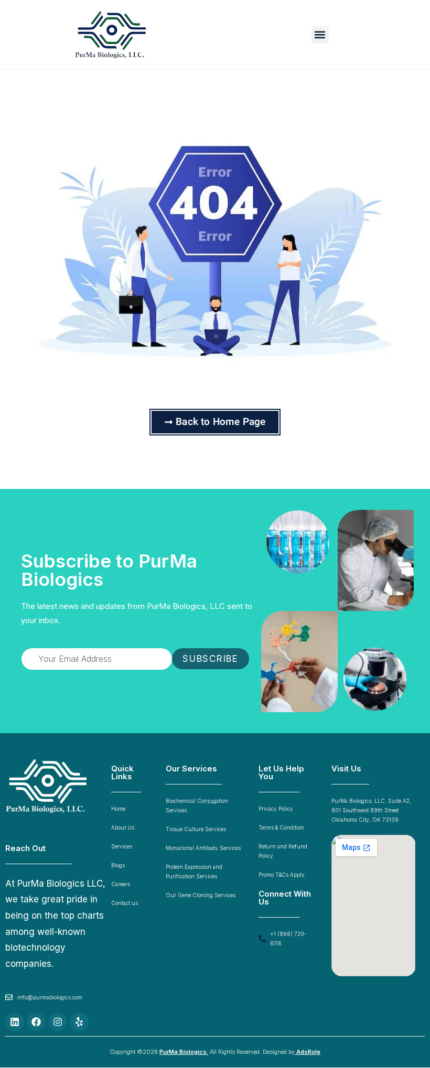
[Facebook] (36, 1021)
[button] (320, 34)
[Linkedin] (14, 1021)
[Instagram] (57, 1021)
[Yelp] (79, 1021)
